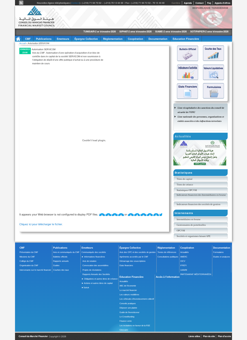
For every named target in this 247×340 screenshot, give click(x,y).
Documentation (157, 39)
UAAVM (183, 270)
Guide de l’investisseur (129, 312)
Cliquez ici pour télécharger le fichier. (41, 224)
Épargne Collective (86, 39)
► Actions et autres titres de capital (97, 283)
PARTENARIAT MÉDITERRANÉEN (195, 274)
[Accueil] (36, 26)
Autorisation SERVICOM (44, 49)
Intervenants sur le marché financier (35, 270)
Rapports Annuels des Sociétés (96, 274)
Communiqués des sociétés (94, 252)
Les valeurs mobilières (129, 294)
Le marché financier (128, 290)
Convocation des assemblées (95, 265)
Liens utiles (194, 336)
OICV (182, 261)
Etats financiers (126, 265)
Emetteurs (63, 39)
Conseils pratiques (128, 303)
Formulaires (218, 252)
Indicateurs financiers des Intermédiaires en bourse (201, 195)
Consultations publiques (167, 257)
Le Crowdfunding (127, 317)
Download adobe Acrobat (112, 214)
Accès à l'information (31, 45)
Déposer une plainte (128, 308)
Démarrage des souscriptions (133, 261)
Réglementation (113, 39)
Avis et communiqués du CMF (66, 252)
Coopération (135, 39)
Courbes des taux (61, 270)
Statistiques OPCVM (187, 190)
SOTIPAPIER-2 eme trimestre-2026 (194, 31)
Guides (56, 265)
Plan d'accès (224, 336)
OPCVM (181, 230)
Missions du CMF (27, 257)
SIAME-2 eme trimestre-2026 (156, 31)
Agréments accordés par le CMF (134, 257)
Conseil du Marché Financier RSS (21, 3)
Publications (44, 39)
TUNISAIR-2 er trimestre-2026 (84, 31)
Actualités (184, 252)
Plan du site (209, 336)
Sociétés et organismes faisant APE (193, 236)
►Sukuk (85, 287)
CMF (28, 39)
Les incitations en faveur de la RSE (135, 325)
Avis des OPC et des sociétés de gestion (138, 252)
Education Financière (186, 39)
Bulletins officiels (60, 257)
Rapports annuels (61, 261)
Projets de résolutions (91, 270)
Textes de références (166, 252)
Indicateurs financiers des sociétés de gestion (198, 204)
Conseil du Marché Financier (33, 336)
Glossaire (124, 330)
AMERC (183, 257)
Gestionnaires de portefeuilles (191, 225)
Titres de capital (184, 179)
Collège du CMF (27, 261)
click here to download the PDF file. (145, 214)
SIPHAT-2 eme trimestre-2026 (120, 31)
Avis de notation (89, 261)
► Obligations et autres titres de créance (100, 279)
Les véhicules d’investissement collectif (137, 299)
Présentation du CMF (29, 252)
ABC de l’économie (128, 286)
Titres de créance (185, 184)
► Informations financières (93, 257)
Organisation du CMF (29, 265)
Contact (76, 3)
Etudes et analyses (221, 257)
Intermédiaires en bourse (189, 219)
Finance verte (126, 321)
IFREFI (183, 265)
